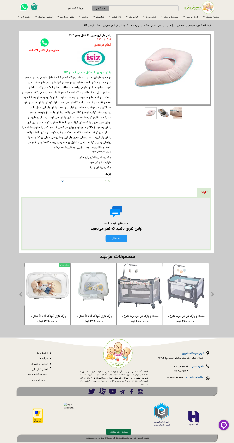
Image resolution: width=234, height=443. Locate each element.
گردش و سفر (192, 17)
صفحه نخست (212, 17)
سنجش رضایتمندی (118, 432)
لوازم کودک (150, 17)
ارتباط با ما (25, 17)
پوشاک (85, 17)
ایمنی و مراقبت (45, 17)
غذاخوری (100, 17)
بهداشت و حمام (171, 17)
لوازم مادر (133, 17)
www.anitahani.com (37, 374)
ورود (81, 8)
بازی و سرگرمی (67, 17)
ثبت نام (72, 8)
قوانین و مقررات (39, 364)
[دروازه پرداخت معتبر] (38, 422)
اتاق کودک (116, 17)
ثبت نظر (116, 238)
